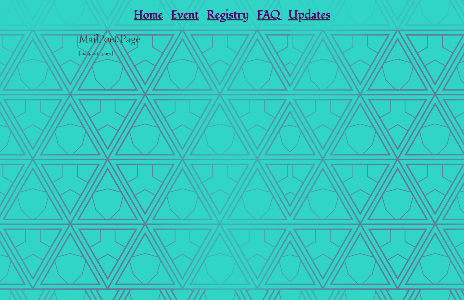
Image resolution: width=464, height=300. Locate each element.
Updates (309, 15)
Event (185, 15)
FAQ (268, 15)
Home (148, 15)
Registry (228, 15)
